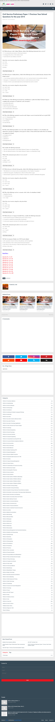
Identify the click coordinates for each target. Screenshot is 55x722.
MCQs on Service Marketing (27, 576)
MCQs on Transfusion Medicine (27, 401)
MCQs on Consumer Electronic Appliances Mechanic (27, 441)
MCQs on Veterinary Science (27, 596)
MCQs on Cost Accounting (27, 443)
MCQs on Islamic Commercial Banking (27, 501)
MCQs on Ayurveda (27, 416)
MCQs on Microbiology (27, 514)
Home (42, 720)
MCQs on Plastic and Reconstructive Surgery (27, 556)
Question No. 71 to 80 (8, 269)
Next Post (51, 314)
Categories (5, 652)
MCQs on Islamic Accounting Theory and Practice (27, 496)
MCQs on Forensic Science (27, 463)
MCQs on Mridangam (27, 519)
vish (16, 284)
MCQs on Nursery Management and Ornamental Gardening (27, 530)
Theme (6, 720)
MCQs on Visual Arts (27, 601)
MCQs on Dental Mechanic (27, 447)
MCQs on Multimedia (27, 521)
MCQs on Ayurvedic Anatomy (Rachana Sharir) (27, 418)
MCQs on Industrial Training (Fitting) (27, 485)
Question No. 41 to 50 (8, 264)
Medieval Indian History (27, 605)
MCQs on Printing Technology (27, 559)
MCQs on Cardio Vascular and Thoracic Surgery (27, 425)
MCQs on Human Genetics (27, 474)
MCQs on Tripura (27, 590)
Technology (27, 655)
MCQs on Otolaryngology (27, 541)
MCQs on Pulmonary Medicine (27, 565)
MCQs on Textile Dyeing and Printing (27, 579)
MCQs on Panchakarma (27, 543)
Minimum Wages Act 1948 (27, 608)
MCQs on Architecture (27, 410)
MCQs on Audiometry (27, 414)
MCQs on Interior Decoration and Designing (27, 494)
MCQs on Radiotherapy (27, 567)
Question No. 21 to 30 (8, 260)
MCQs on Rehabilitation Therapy (27, 570)
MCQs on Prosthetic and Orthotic (27, 561)
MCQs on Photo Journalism (27, 550)
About (46, 720)
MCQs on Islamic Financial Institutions (27, 505)
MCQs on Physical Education (27, 552)
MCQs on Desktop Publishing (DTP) (27, 450)
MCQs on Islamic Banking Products (27, 499)
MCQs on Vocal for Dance (27, 603)
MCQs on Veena (27, 594)
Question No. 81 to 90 (8, 271)
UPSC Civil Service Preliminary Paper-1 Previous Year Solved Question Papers (39, 645)
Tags (10, 652)
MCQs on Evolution (27, 458)
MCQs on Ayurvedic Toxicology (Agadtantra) (27, 423)
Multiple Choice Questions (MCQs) (9, 642)
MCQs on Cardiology (27, 427)
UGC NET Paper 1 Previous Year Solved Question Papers (13, 647)
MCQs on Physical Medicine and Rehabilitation (27, 554)
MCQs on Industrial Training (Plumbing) (27, 487)
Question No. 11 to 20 (8, 258)
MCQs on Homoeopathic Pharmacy (27, 470)
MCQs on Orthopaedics (27, 539)
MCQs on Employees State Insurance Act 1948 (27, 456)
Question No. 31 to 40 (8, 262)
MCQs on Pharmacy (27, 547)
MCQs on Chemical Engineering (27, 430)
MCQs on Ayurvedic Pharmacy (27, 421)
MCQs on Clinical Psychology (27, 432)
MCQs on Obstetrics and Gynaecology (27, 532)
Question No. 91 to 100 (8, 273)
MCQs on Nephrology (27, 525)
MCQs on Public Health (27, 563)
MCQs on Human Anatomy (27, 472)
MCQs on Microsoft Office (27, 516)
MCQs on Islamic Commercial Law (27, 503)
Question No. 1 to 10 (7, 257)
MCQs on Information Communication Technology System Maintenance (27, 492)
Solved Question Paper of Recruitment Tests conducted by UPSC (14, 645)
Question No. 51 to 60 (8, 266)
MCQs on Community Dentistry (27, 434)
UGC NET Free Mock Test (32, 642)
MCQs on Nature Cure (27, 523)
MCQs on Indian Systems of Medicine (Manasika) (27, 476)
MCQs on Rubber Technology (27, 572)
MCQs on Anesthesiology (27, 403)
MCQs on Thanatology (27, 583)
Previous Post (5, 314)
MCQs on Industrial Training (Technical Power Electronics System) (27, 490)
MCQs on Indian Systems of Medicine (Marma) (27, 478)
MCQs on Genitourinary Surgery (27, 467)
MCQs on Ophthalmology (27, 534)
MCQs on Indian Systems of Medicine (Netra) (27, 481)
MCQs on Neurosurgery (27, 527)
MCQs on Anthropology (27, 407)
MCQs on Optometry (27, 536)
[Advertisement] (27, 384)
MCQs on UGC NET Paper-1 (27, 592)
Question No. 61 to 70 (8, 267)
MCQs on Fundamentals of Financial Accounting (27, 465)
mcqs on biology (27, 610)
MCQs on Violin (27, 599)
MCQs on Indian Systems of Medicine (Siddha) (27, 483)
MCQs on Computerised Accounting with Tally (27, 438)
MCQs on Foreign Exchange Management (27, 461)
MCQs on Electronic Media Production (27, 454)
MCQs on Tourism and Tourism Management (27, 585)
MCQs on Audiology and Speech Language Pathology (27, 412)
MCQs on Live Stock (27, 510)
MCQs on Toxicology (27, 588)
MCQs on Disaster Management (27, 452)
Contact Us (51, 720)
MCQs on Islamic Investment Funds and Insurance (27, 507)
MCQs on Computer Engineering (27, 436)
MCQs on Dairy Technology (27, 445)
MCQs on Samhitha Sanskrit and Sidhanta (27, 574)
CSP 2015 (6, 19)
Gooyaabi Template (17, 720)
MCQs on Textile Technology (27, 581)
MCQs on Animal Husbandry (27, 405)
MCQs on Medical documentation (27, 512)
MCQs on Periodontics (27, 545)
